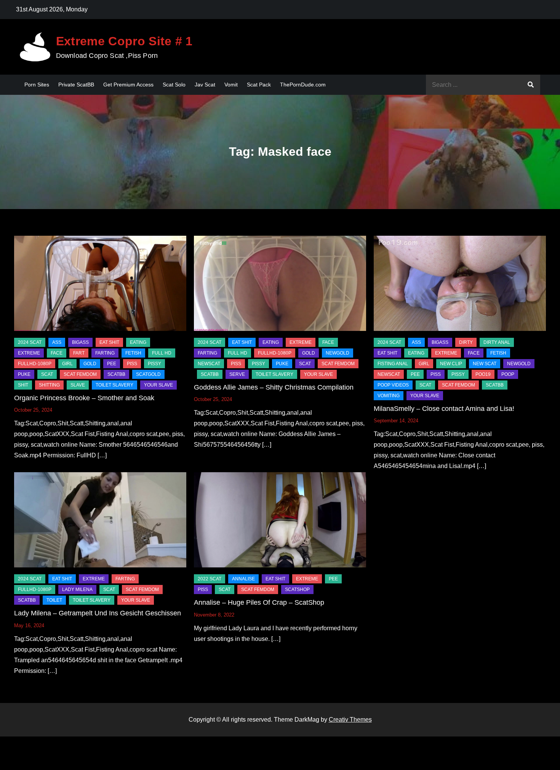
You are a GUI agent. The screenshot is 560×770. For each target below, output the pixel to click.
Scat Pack (259, 84)
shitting (49, 385)
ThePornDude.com (303, 84)
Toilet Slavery (114, 385)
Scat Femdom (80, 374)
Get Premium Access (128, 84)
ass (56, 342)
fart (79, 353)
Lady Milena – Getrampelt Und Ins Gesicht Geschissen (97, 613)
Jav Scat (205, 84)
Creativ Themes (350, 719)
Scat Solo (174, 84)
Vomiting (389, 395)
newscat (209, 363)
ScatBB (116, 374)
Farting (105, 353)
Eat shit (109, 342)
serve (237, 374)
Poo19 (483, 374)
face (56, 353)
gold (89, 363)
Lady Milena (77, 589)
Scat (47, 374)
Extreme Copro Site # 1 (124, 41)
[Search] (530, 85)
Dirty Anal (496, 342)
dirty (466, 342)
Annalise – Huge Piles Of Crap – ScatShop (259, 602)
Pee (111, 363)
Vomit (231, 84)
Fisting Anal (393, 363)
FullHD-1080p (34, 363)
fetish (133, 353)
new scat (484, 363)
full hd (161, 353)
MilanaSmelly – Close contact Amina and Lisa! (444, 408)
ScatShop (297, 589)
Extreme (29, 353)
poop (507, 374)
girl (67, 363)
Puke (24, 374)
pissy (154, 363)
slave (77, 385)
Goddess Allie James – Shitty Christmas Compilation (274, 387)
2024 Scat (30, 342)
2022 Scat (209, 578)
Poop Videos (393, 385)
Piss (132, 363)
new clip (451, 363)
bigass (80, 342)
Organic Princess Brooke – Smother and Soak (84, 398)
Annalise (243, 578)
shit (23, 385)
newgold (337, 353)
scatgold (148, 374)
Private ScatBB (76, 84)
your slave (158, 385)
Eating (138, 342)
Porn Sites (36, 84)
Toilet (54, 600)
